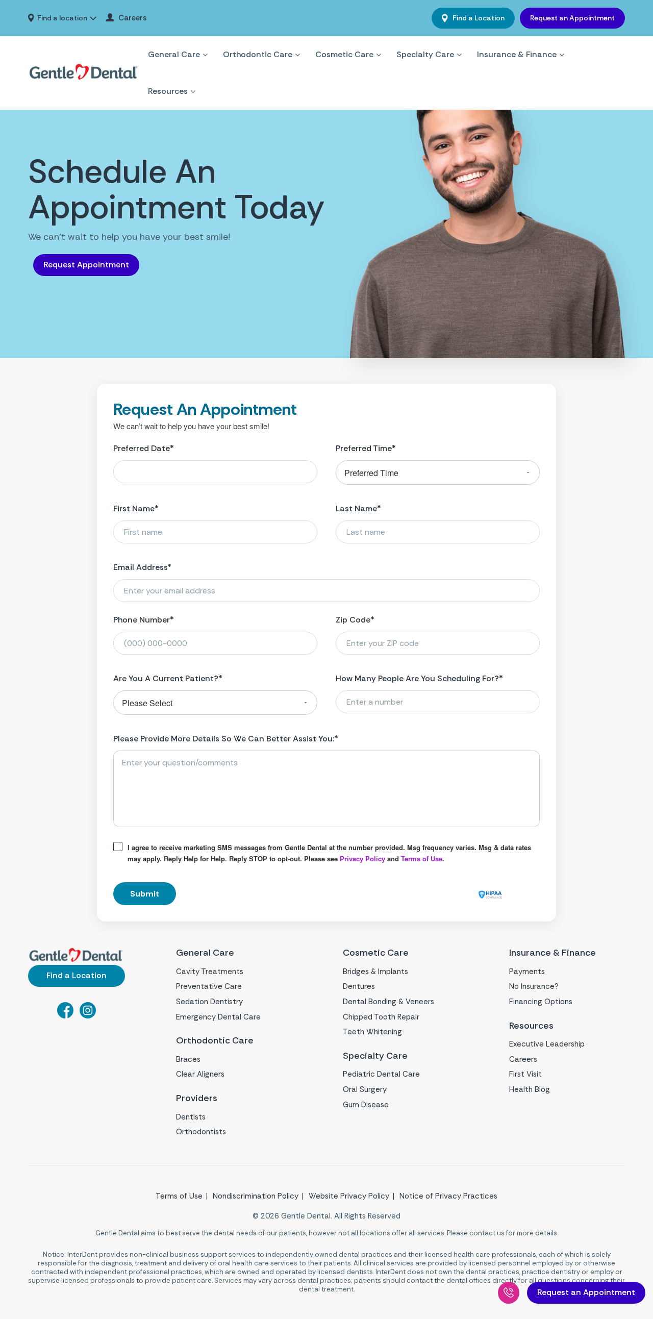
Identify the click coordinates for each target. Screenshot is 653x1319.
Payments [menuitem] (527, 971)
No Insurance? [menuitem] (534, 986)
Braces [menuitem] (188, 1059)
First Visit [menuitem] (525, 1074)
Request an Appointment (572, 17)
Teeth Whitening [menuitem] (372, 1032)
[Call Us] (508, 1293)
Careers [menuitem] (132, 18)
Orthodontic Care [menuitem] (257, 54)
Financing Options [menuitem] (540, 1002)
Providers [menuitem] (196, 1098)
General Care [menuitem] (174, 54)
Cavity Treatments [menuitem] (209, 971)
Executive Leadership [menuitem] (547, 1044)
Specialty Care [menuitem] (425, 54)
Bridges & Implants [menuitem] (375, 971)
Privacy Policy (362, 858)
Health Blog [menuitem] (529, 1089)
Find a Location (478, 17)
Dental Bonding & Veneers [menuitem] (388, 1002)
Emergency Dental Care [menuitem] (218, 1017)
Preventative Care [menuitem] (209, 986)
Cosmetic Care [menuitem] (344, 54)
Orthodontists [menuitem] (201, 1132)
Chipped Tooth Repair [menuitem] (381, 1017)
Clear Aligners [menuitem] (200, 1074)
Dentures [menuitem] (359, 986)
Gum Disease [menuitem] (366, 1105)
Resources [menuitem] (168, 91)
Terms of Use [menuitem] (179, 1196)
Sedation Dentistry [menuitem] (209, 1002)
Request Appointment (86, 264)
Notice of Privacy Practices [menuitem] (448, 1196)
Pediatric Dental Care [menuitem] (381, 1074)
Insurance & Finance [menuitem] (517, 54)
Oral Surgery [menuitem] (365, 1089)
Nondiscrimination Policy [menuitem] (255, 1196)
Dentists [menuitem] (191, 1117)
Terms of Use (421, 858)
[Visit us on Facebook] (65, 1015)
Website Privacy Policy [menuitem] (349, 1196)
